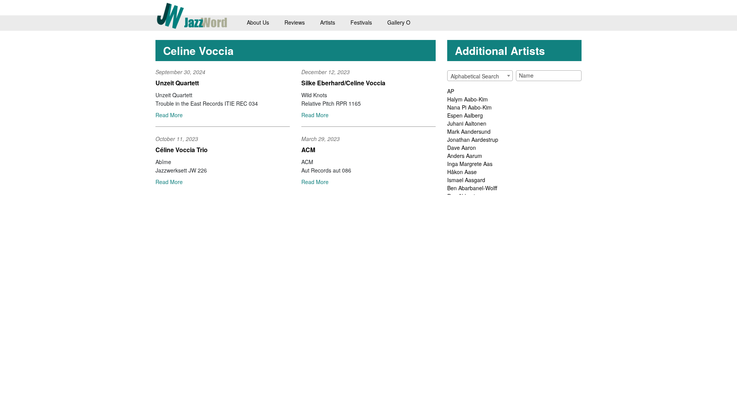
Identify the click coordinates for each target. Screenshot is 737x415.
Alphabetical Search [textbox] (475, 76)
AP (450, 91)
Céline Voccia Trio (181, 149)
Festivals (361, 22)
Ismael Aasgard (466, 180)
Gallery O (398, 22)
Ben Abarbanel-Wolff (472, 188)
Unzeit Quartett (177, 82)
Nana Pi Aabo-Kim (469, 107)
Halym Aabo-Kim (467, 99)
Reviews (294, 22)
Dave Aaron (461, 147)
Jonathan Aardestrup (472, 139)
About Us (258, 22)
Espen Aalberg (465, 115)
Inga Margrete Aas (469, 164)
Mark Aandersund (469, 131)
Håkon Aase (462, 172)
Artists (327, 22)
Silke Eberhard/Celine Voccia (343, 82)
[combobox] (480, 75)
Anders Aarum (464, 155)
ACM (308, 149)
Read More (169, 115)
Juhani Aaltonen (466, 123)
